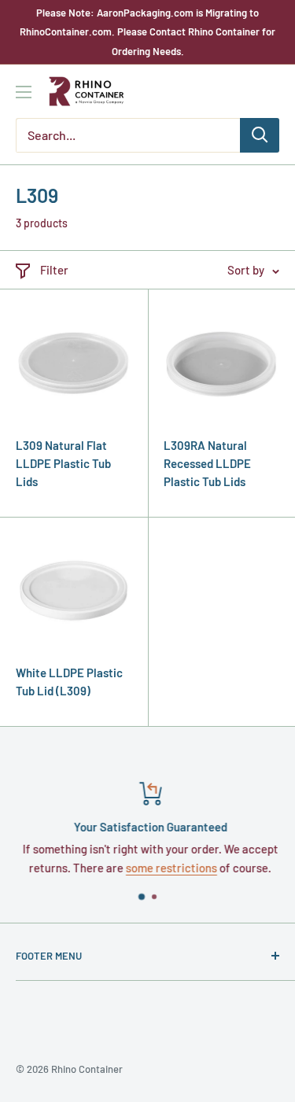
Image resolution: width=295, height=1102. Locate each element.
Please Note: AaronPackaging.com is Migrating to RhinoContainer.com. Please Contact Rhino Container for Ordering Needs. (147, 31)
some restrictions (169, 868)
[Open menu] (23, 92)
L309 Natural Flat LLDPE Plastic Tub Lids (63, 463)
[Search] (259, 135)
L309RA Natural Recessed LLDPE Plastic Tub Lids (207, 463)
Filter (54, 270)
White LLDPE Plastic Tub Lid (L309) (69, 681)
